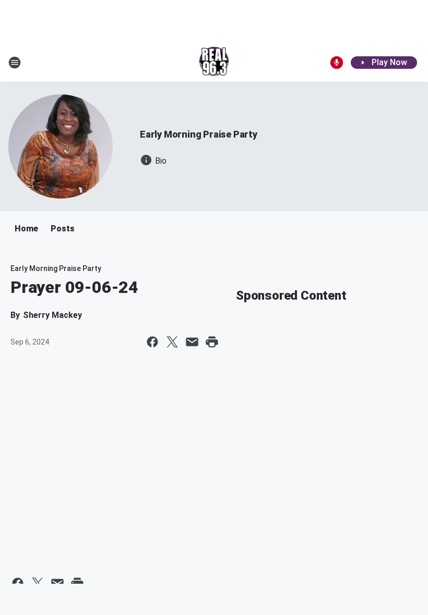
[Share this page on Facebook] (152, 342)
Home (26, 228)
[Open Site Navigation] (14, 62)
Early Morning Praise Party (198, 134)
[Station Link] (214, 62)
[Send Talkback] (336, 62)
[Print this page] (212, 342)
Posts (63, 228)
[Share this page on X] (172, 342)
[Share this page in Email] (192, 342)
